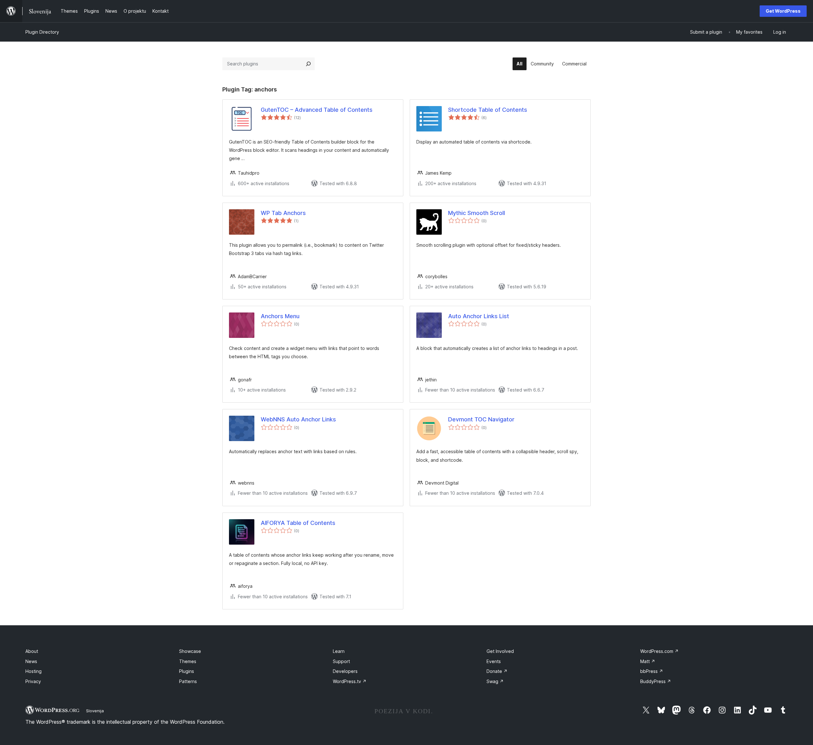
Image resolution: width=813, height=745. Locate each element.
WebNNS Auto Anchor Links (298, 419)
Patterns (188, 681)
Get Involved (500, 651)
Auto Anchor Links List (478, 316)
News (31, 661)
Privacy (33, 681)
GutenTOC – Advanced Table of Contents (317, 109)
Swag (495, 681)
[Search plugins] (308, 63)
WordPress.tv (349, 681)
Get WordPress (783, 11)
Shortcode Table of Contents (487, 109)
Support (341, 661)
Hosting (33, 671)
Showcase (190, 651)
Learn (339, 651)
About (31, 651)
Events (494, 661)
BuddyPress (655, 681)
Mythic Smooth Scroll (476, 213)
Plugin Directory (42, 32)
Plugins (186, 671)
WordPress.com (659, 651)
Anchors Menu (280, 316)
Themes (187, 661)
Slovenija (95, 710)
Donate (497, 671)
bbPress (651, 671)
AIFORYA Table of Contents (298, 523)
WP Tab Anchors (283, 213)
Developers (345, 671)
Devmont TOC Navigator (481, 419)
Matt (647, 661)
